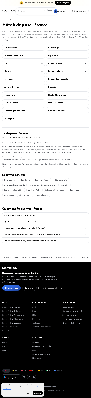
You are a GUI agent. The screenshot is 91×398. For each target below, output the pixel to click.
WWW (59, 371)
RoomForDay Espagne (11, 323)
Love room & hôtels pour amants (42, 185)
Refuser (27, 393)
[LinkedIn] (24, 377)
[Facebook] (34, 377)
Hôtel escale (9, 195)
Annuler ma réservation (42, 346)
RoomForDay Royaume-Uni (13, 315)
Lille (34, 315)
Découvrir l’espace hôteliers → (51, 288)
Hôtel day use (9, 180)
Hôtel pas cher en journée (14, 185)
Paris (34, 307)
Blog (4, 350)
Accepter (37, 393)
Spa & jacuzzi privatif (12, 190)
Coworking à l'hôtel (33, 190)
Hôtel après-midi (60, 180)
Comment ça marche (41, 354)
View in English (63, 3)
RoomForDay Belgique (12, 311)
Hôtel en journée (11, 257)
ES (42, 371)
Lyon (34, 311)
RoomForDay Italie (10, 327)
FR (8, 371)
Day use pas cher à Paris (72, 311)
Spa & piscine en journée (72, 319)
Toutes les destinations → (42, 327)
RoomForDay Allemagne (12, 319)
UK (25, 371)
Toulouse (36, 323)
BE (16, 371)
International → (8, 331)
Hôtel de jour (25, 180)
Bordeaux (36, 319)
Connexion (29, 288)
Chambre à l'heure (42, 180)
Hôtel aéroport (74, 190)
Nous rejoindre (11, 288)
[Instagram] (29, 377)
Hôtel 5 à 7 (64, 185)
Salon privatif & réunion (54, 190)
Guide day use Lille (70, 307)
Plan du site (60, 390)
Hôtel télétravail (25, 195)
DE (33, 371)
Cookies (51, 390)
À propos (6, 342)
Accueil (5, 20)
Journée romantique (70, 315)
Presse (5, 346)
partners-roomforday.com (45, 386)
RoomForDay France (11, 307)
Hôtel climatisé (42, 195)
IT (50, 371)
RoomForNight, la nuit (71, 323)
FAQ (34, 350)
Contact (35, 342)
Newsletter (36, 358)
